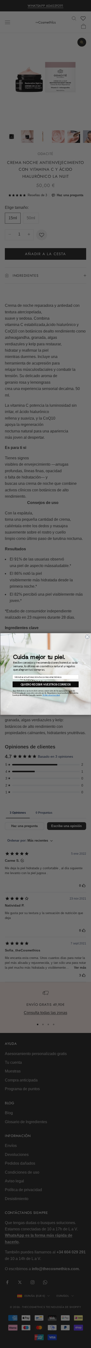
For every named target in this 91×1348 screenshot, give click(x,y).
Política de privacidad (51, 695)
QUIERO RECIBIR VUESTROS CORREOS (46, 684)
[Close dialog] (87, 637)
